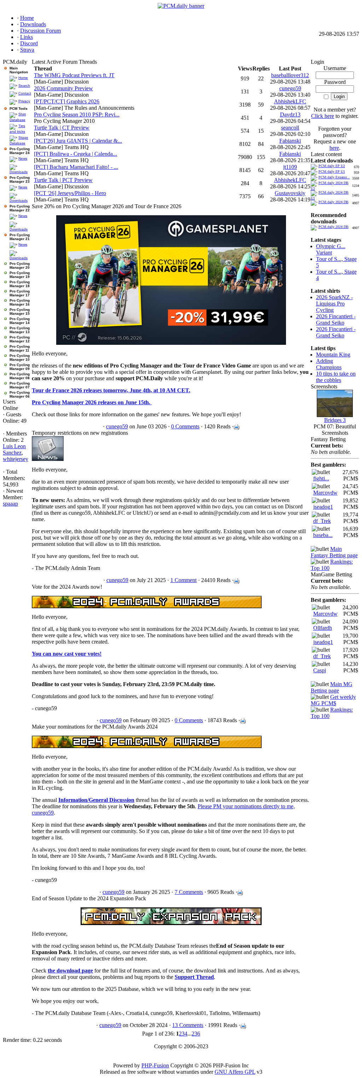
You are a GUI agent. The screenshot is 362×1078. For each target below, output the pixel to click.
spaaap (10, 504)
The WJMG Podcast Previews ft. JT (74, 75)
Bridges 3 (335, 420)
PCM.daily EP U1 (332, 171)
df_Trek (322, 521)
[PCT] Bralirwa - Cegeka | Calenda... (75, 154)
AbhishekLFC (290, 101)
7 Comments (189, 892)
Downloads (19, 172)
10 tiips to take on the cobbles (336, 377)
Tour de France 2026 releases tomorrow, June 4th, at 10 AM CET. (111, 390)
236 (196, 1034)
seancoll (290, 128)
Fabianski (290, 141)
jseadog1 (323, 507)
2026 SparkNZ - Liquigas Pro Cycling (334, 303)
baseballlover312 (290, 75)
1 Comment (183, 580)
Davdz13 (290, 115)
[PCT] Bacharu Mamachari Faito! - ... (76, 167)
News (22, 158)
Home (23, 78)
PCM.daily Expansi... (334, 177)
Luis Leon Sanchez (14, 449)
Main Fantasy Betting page (334, 552)
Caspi (319, 670)
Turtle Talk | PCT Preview (63, 180)
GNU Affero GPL (235, 1072)
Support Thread (194, 977)
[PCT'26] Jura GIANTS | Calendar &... (78, 141)
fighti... (321, 478)
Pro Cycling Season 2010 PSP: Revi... (76, 115)
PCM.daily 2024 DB (334, 202)
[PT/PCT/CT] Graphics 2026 (66, 101)
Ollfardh (322, 628)
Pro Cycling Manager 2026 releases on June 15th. (92, 402)
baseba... (323, 535)
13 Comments (187, 1025)
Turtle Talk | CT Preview (61, 128)
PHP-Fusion (155, 1065)
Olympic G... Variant (330, 249)
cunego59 (290, 88)
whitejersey (15, 459)
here (334, 148)
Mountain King (333, 355)
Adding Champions (328, 364)
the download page (70, 971)
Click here (322, 116)
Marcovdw (325, 493)
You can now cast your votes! (66, 654)
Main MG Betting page (331, 687)
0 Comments (185, 426)
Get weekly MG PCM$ (333, 700)
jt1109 (290, 167)
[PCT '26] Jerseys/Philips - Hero (70, 193)
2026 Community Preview (63, 88)
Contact (24, 93)
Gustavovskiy (290, 193)
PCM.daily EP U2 (332, 166)
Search (24, 85)
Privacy (24, 101)
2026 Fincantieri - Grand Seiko (336, 319)
